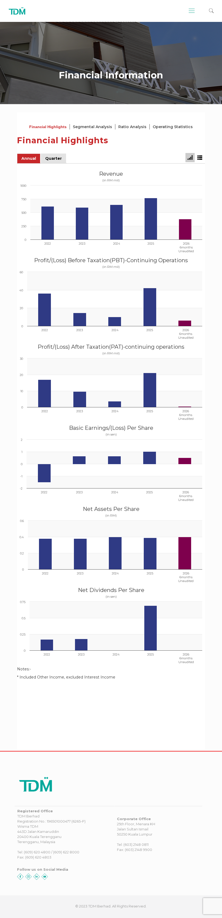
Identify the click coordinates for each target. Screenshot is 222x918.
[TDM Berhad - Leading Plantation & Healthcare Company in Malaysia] (17, 11)
